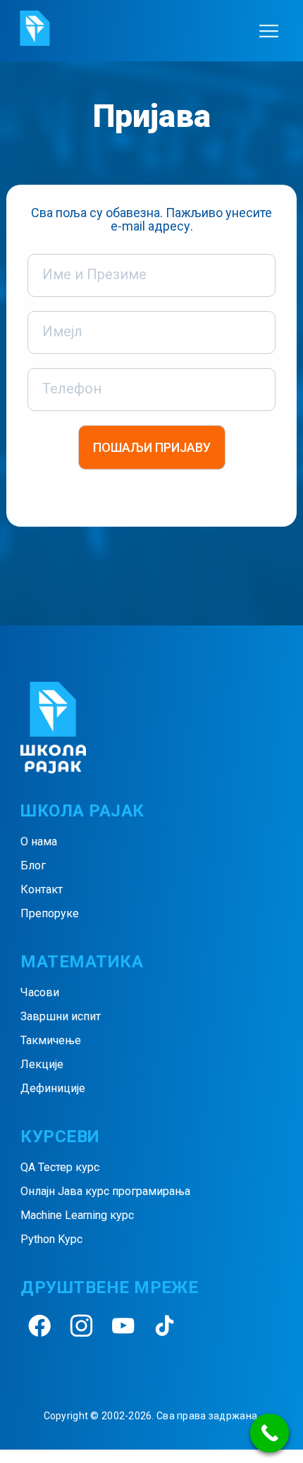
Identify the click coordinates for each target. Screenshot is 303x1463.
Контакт (41, 889)
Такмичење (50, 1040)
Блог (33, 865)
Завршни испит (60, 1016)
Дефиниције (52, 1088)
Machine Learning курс (77, 1215)
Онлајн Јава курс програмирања (105, 1191)
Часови (39, 992)
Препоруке (49, 913)
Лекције (41, 1064)
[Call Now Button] (269, 1433)
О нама (38, 841)
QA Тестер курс (59, 1167)
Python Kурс (51, 1239)
